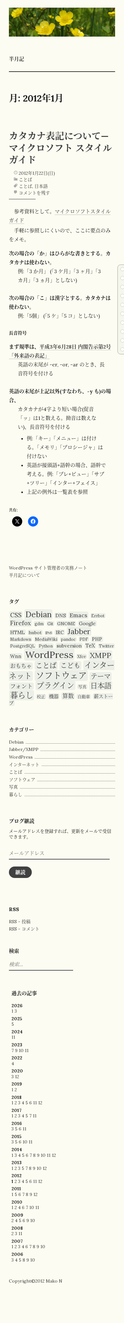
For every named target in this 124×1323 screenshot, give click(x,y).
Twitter (106, 645)
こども (70, 665)
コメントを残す (34, 193)
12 (17, 1076)
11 (13, 1037)
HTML (17, 632)
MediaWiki (46, 639)
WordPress (49, 654)
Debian (38, 614)
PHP (97, 639)
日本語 (41, 186)
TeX (90, 645)
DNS (60, 615)
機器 (54, 696)
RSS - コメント (24, 929)
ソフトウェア (61, 675)
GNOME (66, 623)
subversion (69, 646)
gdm (39, 623)
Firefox (20, 623)
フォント (21, 686)
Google (87, 623)
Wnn (15, 656)
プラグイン (55, 685)
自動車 (84, 696)
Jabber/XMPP (23, 749)
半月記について (24, 575)
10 (21, 1050)
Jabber (79, 631)
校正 (41, 696)
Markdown (20, 639)
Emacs (78, 615)
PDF (83, 639)
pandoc (68, 639)
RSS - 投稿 (20, 921)
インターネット (24, 765)
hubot (35, 632)
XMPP (100, 655)
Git (50, 623)
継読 (20, 872)
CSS (16, 615)
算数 (68, 696)
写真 (82, 686)
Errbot (98, 615)
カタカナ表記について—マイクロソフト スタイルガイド (60, 148)
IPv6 (48, 633)
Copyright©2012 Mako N (35, 1281)
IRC (60, 632)
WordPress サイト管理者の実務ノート (48, 568)
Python (46, 645)
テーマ (101, 676)
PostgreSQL (22, 645)
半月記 (16, 59)
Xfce (81, 656)
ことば (25, 179)
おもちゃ (21, 665)
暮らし (21, 695)
